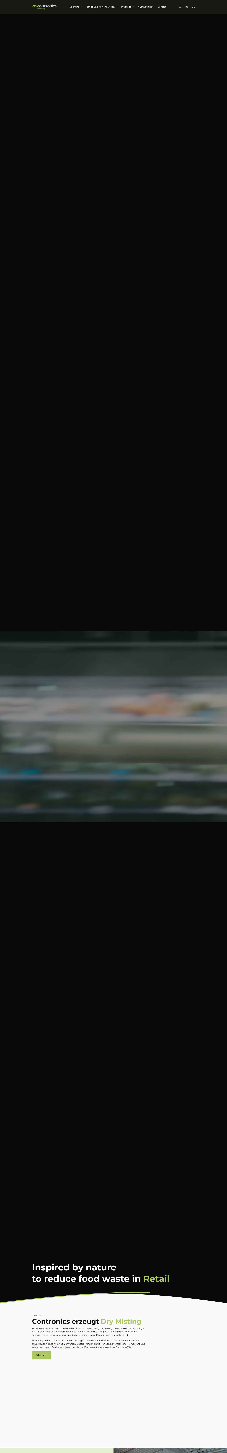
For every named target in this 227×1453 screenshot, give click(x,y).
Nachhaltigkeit (145, 7)
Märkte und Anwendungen (100, 7)
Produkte (126, 7)
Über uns (74, 7)
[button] (193, 7)
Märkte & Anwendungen (174, 1444)
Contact (162, 7)
